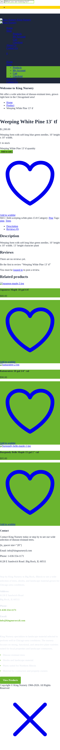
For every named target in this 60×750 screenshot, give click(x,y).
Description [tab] (12, 226)
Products (17, 33)
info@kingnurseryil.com (12, 620)
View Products (10, 680)
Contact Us (12, 48)
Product (10, 105)
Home (9, 28)
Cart (15, 39)
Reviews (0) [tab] (12, 229)
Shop (9, 31)
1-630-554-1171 (8, 610)
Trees (8, 220)
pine (2, 220)
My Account (19, 36)
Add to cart (6, 151)
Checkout (18, 42)
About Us (11, 45)
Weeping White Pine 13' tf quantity (17, 148)
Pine (51, 218)
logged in (18, 270)
